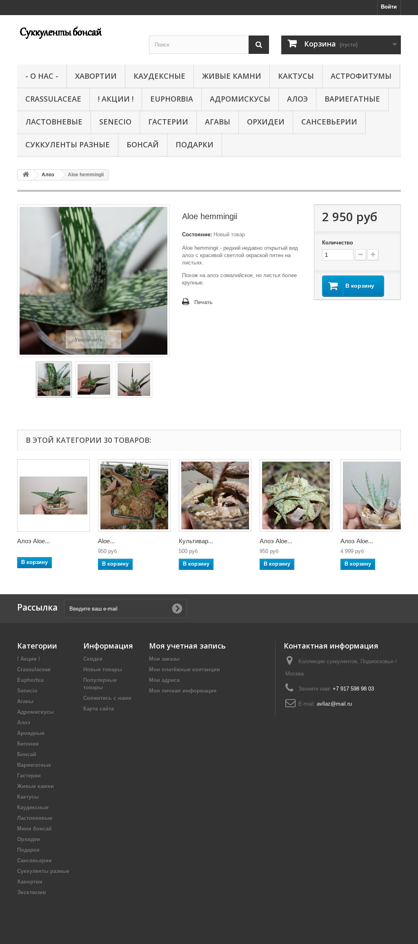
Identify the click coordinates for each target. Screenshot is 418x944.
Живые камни (231, 76)
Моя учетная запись (187, 646)
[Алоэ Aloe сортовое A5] (296, 495)
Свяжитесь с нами (107, 698)
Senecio (115, 122)
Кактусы (296, 76)
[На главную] (25, 175)
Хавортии (96, 76)
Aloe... (106, 541)
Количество (337, 243)
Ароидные (30, 733)
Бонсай (143, 144)
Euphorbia (171, 99)
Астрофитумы (361, 76)
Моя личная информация (183, 691)
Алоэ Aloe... (33, 541)
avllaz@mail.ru (334, 704)
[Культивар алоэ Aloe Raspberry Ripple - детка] (215, 495)
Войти (389, 7)
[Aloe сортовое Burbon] (134, 495)
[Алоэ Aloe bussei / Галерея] (53, 495)
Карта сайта (98, 709)
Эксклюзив (31, 892)
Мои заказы (164, 659)
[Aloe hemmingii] (54, 380)
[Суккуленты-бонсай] (77, 31)
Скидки (92, 659)
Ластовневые (53, 122)
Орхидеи (266, 122)
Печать (203, 302)
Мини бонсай (34, 829)
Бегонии (28, 744)
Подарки (194, 144)
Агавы (217, 122)
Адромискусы (240, 99)
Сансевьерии (329, 122)
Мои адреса (164, 680)
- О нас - (41, 76)
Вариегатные (352, 99)
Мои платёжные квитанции (184, 669)
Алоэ (297, 99)
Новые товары (102, 669)
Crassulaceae (53, 99)
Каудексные (159, 76)
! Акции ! (115, 99)
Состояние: (197, 234)
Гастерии (168, 122)
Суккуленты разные (67, 144)
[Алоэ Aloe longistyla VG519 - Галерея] (376, 495)
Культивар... (196, 541)
